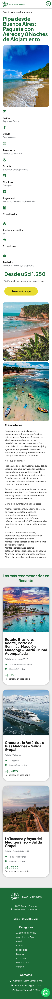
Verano (29, 12)
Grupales (21, 958)
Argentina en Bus (25, 937)
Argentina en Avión (26, 932)
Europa (20, 954)
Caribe (19, 945)
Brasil (6, 12)
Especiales (21, 949)
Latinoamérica (17, 12)
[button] (45, 992)
